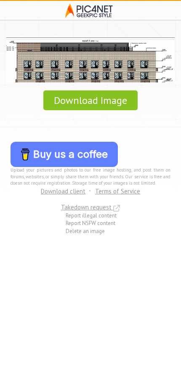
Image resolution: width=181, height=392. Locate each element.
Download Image (90, 100)
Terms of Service (117, 191)
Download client (63, 191)
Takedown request (87, 207)
